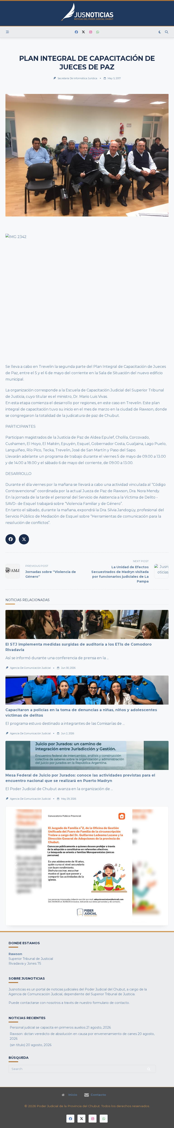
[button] (15, 866)
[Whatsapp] (98, 32)
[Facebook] (76, 32)
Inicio (72, 1095)
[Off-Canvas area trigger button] (7, 32)
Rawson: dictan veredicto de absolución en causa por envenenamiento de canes (73, 1034)
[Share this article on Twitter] (24, 539)
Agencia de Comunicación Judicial (30, 667)
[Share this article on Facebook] (10, 539)
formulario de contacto (111, 1003)
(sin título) (17, 1045)
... (108, 658)
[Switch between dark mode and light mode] (160, 32)
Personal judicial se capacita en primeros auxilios (47, 1027)
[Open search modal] (167, 32)
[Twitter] (84, 32)
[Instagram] (91, 32)
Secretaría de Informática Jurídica (77, 78)
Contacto (98, 1094)
